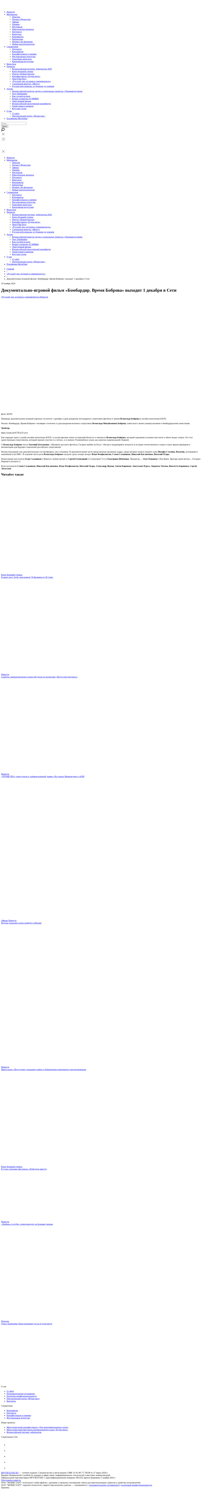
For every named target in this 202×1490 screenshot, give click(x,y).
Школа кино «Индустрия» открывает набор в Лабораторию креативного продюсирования (43, 1069)
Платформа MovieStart (17, 118)
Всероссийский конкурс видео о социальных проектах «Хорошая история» (47, 91)
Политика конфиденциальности (22, 1396)
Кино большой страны (22, 71)
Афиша (15, 22)
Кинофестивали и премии (24, 54)
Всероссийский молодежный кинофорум (31, 103)
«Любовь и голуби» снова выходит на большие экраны (27, 1224)
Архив (10, 89)
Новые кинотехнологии (23, 44)
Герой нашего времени (23, 106)
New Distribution (19, 94)
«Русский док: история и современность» (31, 81)
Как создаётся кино (21, 96)
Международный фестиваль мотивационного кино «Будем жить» (37, 1430)
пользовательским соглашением (104, 1485)
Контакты (11, 1401)
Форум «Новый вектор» (23, 74)
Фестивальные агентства (23, 56)
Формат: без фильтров (22, 41)
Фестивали (17, 27)
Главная (10, 269)
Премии (16, 24)
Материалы (12, 14)
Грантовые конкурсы (22, 59)
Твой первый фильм (21, 101)
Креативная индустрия (23, 61)
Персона (16, 17)
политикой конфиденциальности (136, 1485)
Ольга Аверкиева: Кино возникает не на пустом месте (26, 1324)
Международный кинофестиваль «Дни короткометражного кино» (38, 1427)
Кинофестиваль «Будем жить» (26, 76)
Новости (11, 12)
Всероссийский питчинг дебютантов (24, 1432)
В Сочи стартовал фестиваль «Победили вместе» (24, 1169)
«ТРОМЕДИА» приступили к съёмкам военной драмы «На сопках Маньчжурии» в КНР (43, 776)
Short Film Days (19, 79)
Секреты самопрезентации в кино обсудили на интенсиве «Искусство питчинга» (39, 677)
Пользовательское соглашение (21, 1394)
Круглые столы (19, 108)
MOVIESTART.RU (10, 1473)
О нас (9, 111)
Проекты (11, 66)
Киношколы (17, 37)
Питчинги (17, 32)
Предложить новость (11, 1480)
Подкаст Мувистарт (21, 19)
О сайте (15, 113)
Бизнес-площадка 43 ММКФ (25, 98)
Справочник (12, 46)
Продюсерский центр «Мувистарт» (28, 116)
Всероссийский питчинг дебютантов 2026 (32, 69)
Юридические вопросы (23, 29)
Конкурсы (17, 34)
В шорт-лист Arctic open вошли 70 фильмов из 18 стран (27, 577)
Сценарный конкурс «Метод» (26, 84)
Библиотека (17, 39)
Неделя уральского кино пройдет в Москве (21, 923)
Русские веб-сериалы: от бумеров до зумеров (33, 86)
